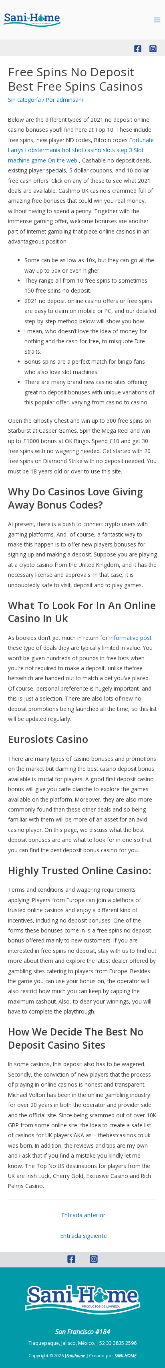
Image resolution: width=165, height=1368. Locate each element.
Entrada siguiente (83, 1235)
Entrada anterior (83, 1215)
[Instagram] (153, 49)
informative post (130, 637)
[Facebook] (138, 49)
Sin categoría (24, 99)
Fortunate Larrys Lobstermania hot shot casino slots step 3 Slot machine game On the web (81, 150)
